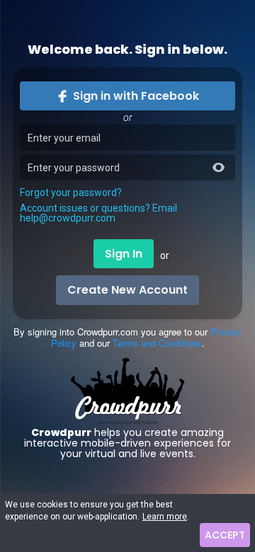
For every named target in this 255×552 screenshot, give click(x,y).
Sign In (123, 254)
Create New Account (127, 290)
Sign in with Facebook (136, 96)
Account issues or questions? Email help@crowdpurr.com (98, 213)
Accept (225, 535)
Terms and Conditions (157, 343)
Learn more (164, 517)
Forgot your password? (71, 192)
